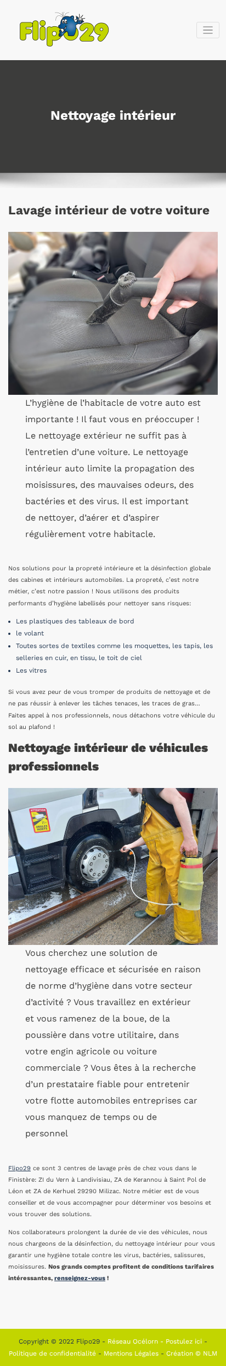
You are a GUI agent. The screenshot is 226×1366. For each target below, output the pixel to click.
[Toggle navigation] (208, 30)
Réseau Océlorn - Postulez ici (156, 1341)
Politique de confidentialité (53, 1353)
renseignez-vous (79, 1278)
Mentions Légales (132, 1353)
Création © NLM (191, 1353)
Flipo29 (19, 1168)
